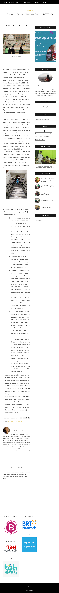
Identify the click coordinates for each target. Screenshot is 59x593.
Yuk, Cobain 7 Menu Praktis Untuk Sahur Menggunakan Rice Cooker (47, 180)
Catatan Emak (29, 10)
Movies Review (38, 136)
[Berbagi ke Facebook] (21, 418)
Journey (42, 130)
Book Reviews (47, 136)
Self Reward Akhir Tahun (47, 200)
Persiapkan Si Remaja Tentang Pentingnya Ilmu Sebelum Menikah (45, 167)
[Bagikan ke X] (24, 418)
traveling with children (40, 139)
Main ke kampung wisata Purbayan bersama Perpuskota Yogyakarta (48, 187)
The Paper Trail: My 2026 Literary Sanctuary (47, 193)
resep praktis (48, 133)
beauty (42, 133)
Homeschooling (49, 130)
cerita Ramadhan (12, 421)
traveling (37, 133)
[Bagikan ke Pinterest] (26, 418)
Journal (20, 421)
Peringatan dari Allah (46, 207)
